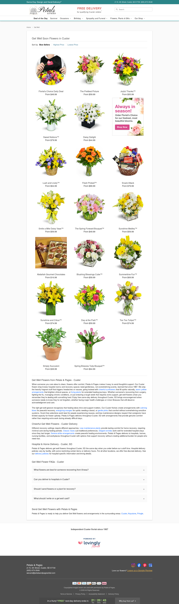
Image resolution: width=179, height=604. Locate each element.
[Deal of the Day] (128, 117)
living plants (76, 392)
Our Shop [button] (139, 18)
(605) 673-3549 (33, 570)
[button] (172, 593)
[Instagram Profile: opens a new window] (133, 565)
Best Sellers (44, 44)
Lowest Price (72, 44)
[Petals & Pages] (45, 10)
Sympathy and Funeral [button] (96, 18)
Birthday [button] (77, 18)
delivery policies (42, 453)
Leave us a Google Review (139, 570)
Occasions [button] (64, 18)
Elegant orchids (105, 430)
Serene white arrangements (62, 433)
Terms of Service (66, 594)
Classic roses (69, 430)
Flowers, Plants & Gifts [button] (120, 18)
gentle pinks (103, 410)
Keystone (132, 513)
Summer (53, 18)
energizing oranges (64, 410)
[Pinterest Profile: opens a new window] (145, 565)
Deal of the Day (41, 18)
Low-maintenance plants (90, 428)
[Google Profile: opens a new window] (150, 565)
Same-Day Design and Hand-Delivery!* (44, 2)
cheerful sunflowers (107, 389)
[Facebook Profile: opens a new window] (139, 565)
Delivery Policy (113, 594)
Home (29, 27)
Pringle (140, 513)
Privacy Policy (80, 594)
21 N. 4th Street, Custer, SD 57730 (41, 567)
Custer (124, 513)
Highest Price (58, 44)
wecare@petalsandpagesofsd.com (41, 573)
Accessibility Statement (97, 594)
